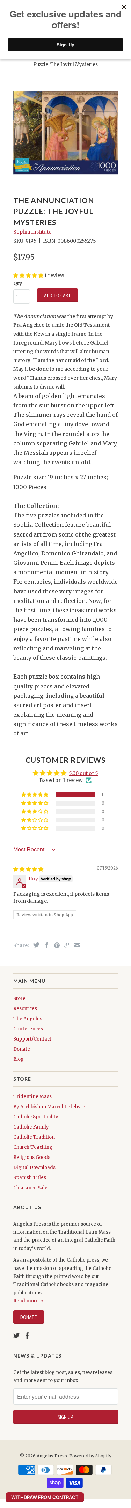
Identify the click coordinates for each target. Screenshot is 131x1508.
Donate (21, 1049)
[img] (28, 869)
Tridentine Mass (32, 1097)
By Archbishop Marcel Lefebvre (49, 1107)
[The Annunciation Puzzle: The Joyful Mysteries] (65, 132)
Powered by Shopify (90, 1455)
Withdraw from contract (45, 1497)
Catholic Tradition (34, 1137)
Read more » (28, 1301)
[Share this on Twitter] (34, 945)
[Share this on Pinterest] (55, 945)
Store (19, 998)
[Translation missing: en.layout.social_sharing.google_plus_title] (65, 945)
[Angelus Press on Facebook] (27, 1335)
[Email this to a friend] (75, 945)
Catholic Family (31, 1127)
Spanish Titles (29, 1178)
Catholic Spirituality (35, 1117)
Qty (17, 283)
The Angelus (27, 1019)
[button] (35, 794)
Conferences (28, 1029)
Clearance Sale (30, 1188)
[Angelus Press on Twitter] (16, 1335)
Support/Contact (32, 1039)
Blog (18, 1059)
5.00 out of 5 (83, 773)
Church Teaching (32, 1147)
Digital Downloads (34, 1167)
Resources (25, 1009)
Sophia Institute (32, 232)
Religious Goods (31, 1157)
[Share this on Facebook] (45, 945)
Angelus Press (52, 1455)
